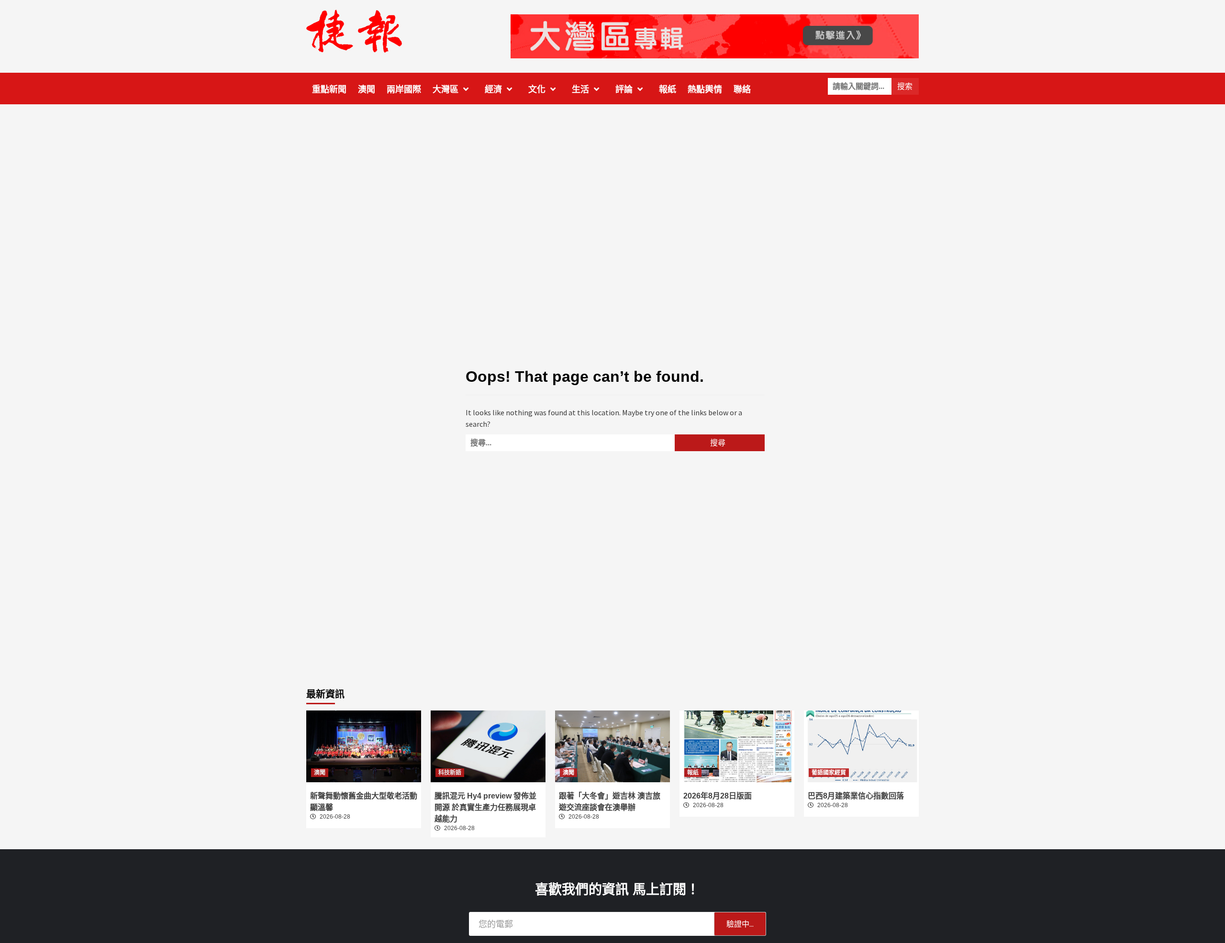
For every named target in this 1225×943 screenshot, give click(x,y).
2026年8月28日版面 (717, 796)
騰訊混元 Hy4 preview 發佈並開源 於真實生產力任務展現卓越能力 (485, 807)
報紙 (667, 89)
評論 (624, 89)
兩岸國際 (404, 89)
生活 (580, 89)
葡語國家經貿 (829, 772)
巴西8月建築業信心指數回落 (856, 796)
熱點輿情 (705, 89)
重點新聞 (329, 89)
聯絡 (742, 89)
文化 (537, 89)
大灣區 (445, 89)
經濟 (493, 89)
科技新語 (449, 772)
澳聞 (366, 89)
